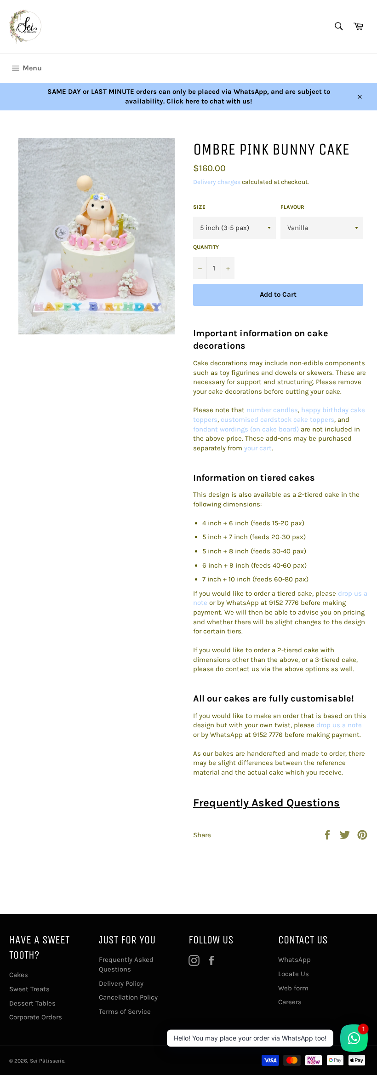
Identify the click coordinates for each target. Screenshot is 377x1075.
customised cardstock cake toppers (277, 419)
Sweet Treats (29, 989)
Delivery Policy (121, 983)
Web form (293, 988)
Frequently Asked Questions (266, 802)
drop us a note (339, 725)
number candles (272, 410)
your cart (258, 448)
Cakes (18, 975)
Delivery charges (216, 182)
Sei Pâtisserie (47, 1061)
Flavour (292, 207)
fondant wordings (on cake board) (246, 429)
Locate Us (293, 974)
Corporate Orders (35, 1017)
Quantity (206, 247)
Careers (290, 1002)
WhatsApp (294, 959)
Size (199, 207)
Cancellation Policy (128, 997)
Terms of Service (125, 1011)
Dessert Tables (32, 1003)
